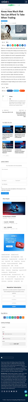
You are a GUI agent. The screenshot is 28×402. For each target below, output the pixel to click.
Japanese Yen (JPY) (22, 270)
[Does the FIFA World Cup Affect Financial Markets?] (7, 144)
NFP (22, 274)
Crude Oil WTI (7, 261)
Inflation (3, 270)
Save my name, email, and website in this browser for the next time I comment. (13, 189)
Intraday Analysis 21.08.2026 (9, 216)
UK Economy (4, 281)
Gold (10, 268)
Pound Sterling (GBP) (11, 276)
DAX (12, 261)
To (2, 336)
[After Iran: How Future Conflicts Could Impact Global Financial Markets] (7, 129)
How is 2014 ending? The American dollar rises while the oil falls (21, 114)
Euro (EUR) (4, 263)
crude (3, 261)
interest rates (8, 270)
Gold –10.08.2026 (8, 227)
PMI (5, 276)
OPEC (3, 276)
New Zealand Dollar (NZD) (6, 274)
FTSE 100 (16, 265)
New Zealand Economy (16, 274)
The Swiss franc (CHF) (9, 279)
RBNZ (20, 276)
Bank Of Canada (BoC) (6, 256)
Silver (24, 276)
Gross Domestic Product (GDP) (18, 268)
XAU (22, 281)
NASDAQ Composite (12, 272)
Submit (14, 306)
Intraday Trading (15, 270)
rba (17, 276)
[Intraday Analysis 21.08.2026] (14, 208)
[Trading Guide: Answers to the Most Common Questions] (20, 144)
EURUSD (20, 263)
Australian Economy (14, 254)
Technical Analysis (7, 202)
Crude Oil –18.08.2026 (9, 222)
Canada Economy (5, 259)
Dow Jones (23, 261)
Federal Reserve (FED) (6, 265)
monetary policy (4, 272)
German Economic (5, 268)
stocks (3, 279)
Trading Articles (4, 20)
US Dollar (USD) (17, 281)
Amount (3, 327)
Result (3, 341)
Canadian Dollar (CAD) (13, 259)
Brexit (22, 256)
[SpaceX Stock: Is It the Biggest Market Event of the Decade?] (20, 129)
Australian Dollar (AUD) (6, 254)
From (3, 331)
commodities (21, 259)
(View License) (18, 366)
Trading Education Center (19, 279)
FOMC (12, 265)
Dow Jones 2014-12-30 (7, 112)
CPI (25, 259)
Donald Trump (17, 261)
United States (10, 281)
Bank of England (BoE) (15, 256)
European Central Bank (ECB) (12, 263)
